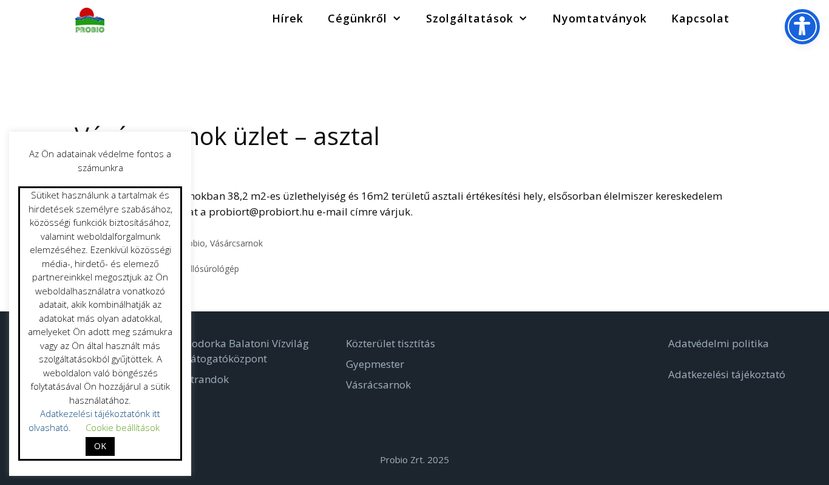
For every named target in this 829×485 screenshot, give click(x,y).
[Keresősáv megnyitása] (760, 18)
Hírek (287, 18)
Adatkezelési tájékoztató (726, 374)
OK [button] (100, 446)
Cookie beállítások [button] (123, 427)
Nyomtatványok (599, 18)
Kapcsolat (700, 18)
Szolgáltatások (469, 18)
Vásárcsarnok (236, 243)
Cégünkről (357, 18)
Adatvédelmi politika (718, 343)
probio (192, 243)
